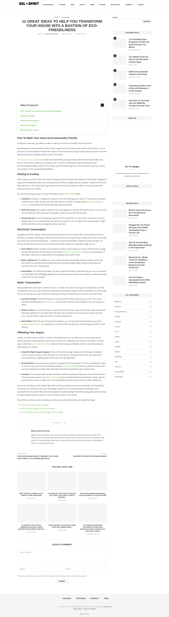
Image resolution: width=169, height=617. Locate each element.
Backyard (133, 302)
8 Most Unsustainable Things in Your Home (138, 73)
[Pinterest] (134, 193)
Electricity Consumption (29, 120)
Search (115, 17)
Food (72, 5)
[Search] (150, 4)
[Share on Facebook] (68, 423)
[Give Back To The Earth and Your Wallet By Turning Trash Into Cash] (119, 104)
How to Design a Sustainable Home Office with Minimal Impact (139, 279)
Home (92, 5)
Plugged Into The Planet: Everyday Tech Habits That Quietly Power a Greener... (62, 495)
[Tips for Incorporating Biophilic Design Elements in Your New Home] (93, 481)
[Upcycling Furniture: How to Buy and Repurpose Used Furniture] (119, 89)
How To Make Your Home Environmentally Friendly (40, 111)
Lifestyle (133, 347)
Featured (133, 322)
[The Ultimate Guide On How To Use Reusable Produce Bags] (119, 60)
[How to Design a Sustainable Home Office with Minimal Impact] (62, 512)
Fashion (62, 5)
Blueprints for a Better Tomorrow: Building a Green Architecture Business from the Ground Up (138, 262)
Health (82, 5)
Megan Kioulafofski (51, 34)
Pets (133, 362)
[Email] (136, 193)
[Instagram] (132, 193)
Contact (141, 5)
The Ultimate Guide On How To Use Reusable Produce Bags (138, 59)
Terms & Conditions (89, 609)
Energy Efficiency (133, 312)
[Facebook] (147, 14)
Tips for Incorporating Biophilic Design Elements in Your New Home (140, 245)
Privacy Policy (77, 609)
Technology (115, 5)
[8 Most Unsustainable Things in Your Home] (119, 75)
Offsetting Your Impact (29, 130)
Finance (133, 327)
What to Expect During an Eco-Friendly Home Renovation (140, 212)
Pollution (133, 367)
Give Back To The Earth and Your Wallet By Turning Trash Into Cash (139, 103)
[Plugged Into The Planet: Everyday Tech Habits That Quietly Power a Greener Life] (62, 481)
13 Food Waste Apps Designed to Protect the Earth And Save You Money (139, 43)
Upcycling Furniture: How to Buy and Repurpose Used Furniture (140, 88)
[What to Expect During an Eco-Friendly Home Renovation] (31, 481)
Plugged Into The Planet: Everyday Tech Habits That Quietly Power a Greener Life (139, 229)
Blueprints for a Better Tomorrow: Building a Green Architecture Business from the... (31, 527)
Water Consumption (28, 125)
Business (128, 5)
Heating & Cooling (27, 116)
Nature (102, 5)
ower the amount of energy (75, 252)
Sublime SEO (107, 607)
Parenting (133, 357)
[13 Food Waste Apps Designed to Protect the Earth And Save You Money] (119, 42)
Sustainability (48, 5)
